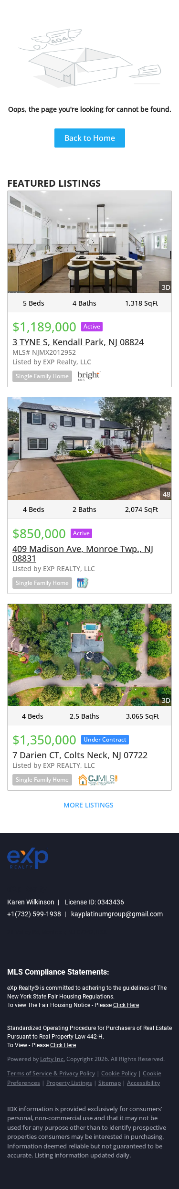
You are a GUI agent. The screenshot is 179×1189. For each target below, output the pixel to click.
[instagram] (69, 1170)
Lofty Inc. (52, 1059)
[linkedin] (31, 1170)
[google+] (107, 1170)
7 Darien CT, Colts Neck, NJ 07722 (79, 755)
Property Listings (69, 1083)
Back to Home (89, 138)
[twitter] (50, 1170)
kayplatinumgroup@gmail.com (117, 914)
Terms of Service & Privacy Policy (51, 1073)
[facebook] (12, 1170)
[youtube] (88, 1170)
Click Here (126, 1005)
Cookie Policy (119, 1073)
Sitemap (109, 1083)
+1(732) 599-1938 (34, 914)
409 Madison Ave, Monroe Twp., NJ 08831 (82, 553)
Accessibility (143, 1083)
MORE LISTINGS (88, 804)
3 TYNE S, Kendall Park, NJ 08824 (78, 342)
